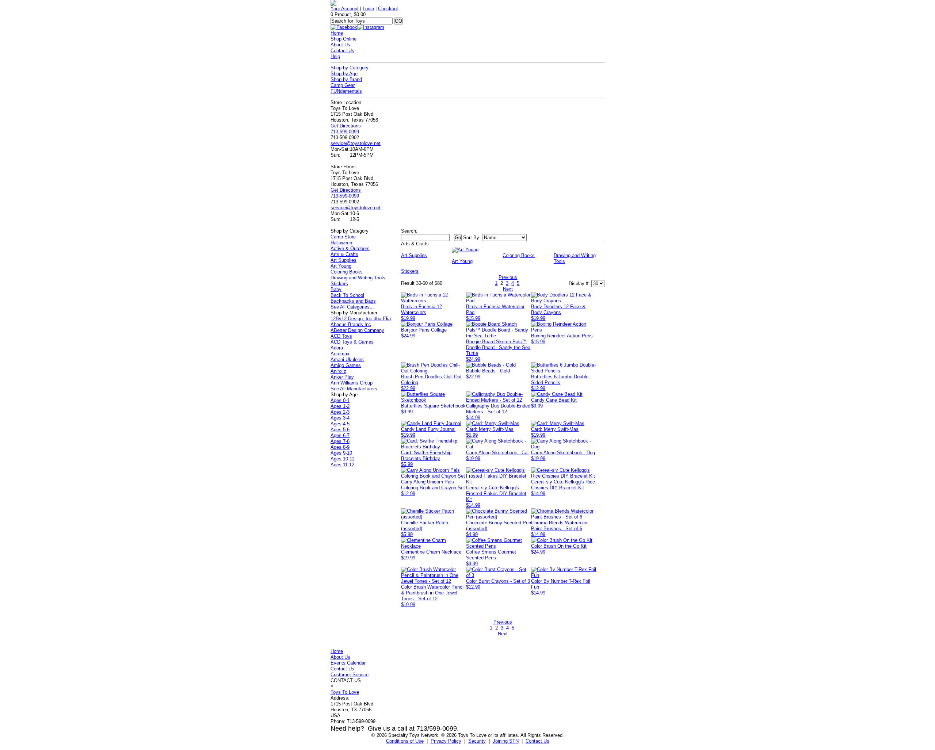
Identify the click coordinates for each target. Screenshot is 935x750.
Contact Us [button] (537, 741)
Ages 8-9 (340, 447)
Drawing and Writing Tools (358, 277)
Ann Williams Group (352, 383)
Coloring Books (347, 272)
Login (368, 8)
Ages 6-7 (340, 435)
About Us (340, 44)
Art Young (341, 266)
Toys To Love (345, 692)
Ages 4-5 (340, 423)
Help (335, 56)
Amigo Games (346, 365)
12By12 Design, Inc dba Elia (361, 318)
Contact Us (342, 50)
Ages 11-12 (342, 464)
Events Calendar (348, 663)
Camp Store (343, 237)
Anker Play (342, 377)
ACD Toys (341, 336)
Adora (337, 348)
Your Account (345, 8)
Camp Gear (343, 85)
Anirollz (338, 371)
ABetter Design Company (357, 330)
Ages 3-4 (340, 418)
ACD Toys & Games (352, 342)
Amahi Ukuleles (347, 359)
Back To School (347, 295)
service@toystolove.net (356, 143)
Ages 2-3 (340, 412)
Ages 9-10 (341, 453)
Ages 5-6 (340, 429)
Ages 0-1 (340, 400)
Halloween (341, 242)
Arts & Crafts (344, 254)
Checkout (388, 8)
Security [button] (477, 741)
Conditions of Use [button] (405, 741)
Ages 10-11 (342, 459)
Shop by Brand (346, 79)
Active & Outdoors (350, 248)
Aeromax (340, 353)
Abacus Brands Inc (351, 324)
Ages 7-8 (340, 441)
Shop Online (343, 39)
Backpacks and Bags (353, 301)
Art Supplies (343, 260)
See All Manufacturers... (356, 388)
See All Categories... (352, 307)
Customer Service (350, 674)
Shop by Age (344, 73)
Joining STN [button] (506, 741)
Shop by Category (350, 67)
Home (337, 33)
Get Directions (346, 126)
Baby (336, 289)
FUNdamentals (346, 91)
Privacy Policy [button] (446, 741)
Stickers (339, 283)
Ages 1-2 (340, 406)
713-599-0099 (345, 131)
